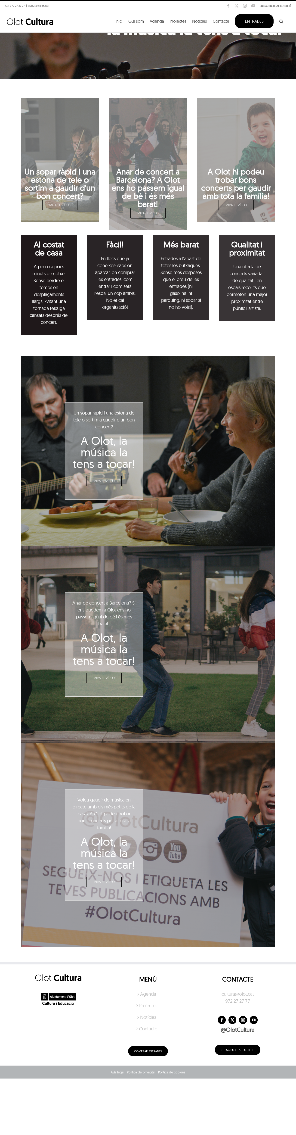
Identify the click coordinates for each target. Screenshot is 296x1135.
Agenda (148, 994)
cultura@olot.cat (238, 994)
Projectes (148, 1005)
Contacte (148, 1029)
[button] (281, 21)
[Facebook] (222, 1020)
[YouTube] (254, 1020)
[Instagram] (243, 1020)
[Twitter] (232, 1020)
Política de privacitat (141, 1072)
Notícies (148, 1017)
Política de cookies (171, 1072)
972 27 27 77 (237, 1001)
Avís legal (117, 1072)
